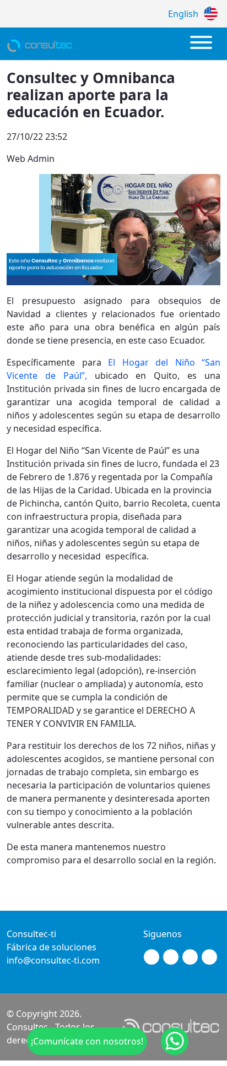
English (183, 14)
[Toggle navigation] (201, 44)
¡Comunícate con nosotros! (87, 1041)
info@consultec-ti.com (53, 960)
